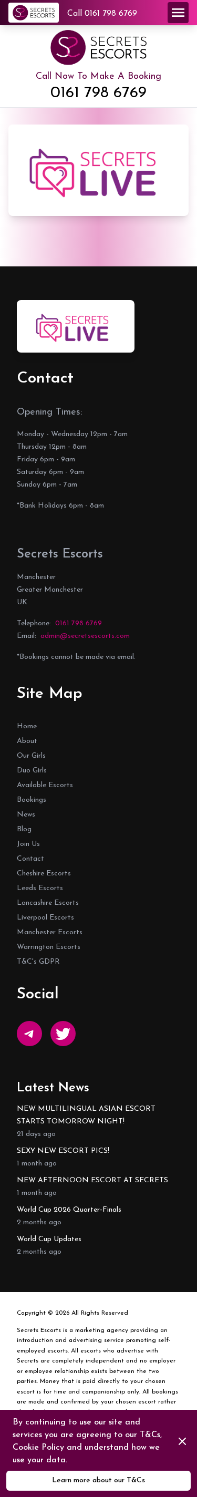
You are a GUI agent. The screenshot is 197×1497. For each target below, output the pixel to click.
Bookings (31, 800)
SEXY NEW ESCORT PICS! (63, 1151)
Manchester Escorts (49, 932)
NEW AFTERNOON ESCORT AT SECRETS (92, 1180)
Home (27, 726)
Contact (30, 859)
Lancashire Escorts (48, 903)
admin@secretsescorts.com (85, 636)
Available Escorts (45, 785)
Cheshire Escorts (44, 873)
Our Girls (31, 756)
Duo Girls (32, 771)
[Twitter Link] (63, 1033)
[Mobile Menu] (178, 12)
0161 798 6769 (98, 93)
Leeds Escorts (40, 888)
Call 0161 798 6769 (102, 13)
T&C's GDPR (38, 962)
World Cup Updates (49, 1239)
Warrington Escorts (48, 947)
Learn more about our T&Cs (98, 1480)
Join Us (28, 844)
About (27, 741)
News (26, 815)
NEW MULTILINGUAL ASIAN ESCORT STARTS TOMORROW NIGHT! (86, 1115)
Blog (24, 829)
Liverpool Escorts (45, 918)
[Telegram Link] (29, 1033)
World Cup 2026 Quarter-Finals (69, 1210)
